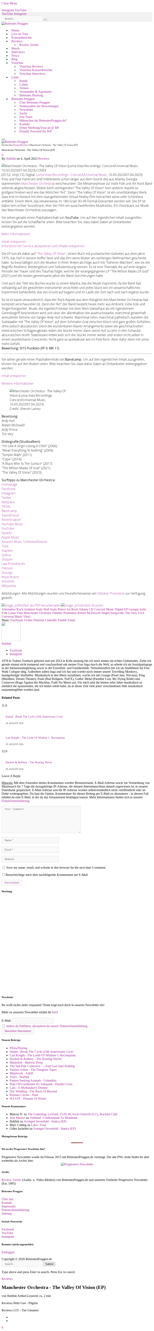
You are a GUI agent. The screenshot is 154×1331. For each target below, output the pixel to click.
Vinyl (26, 616)
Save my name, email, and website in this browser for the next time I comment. (56, 867)
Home (15, 30)
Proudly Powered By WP (35, 131)
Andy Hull (42, 609)
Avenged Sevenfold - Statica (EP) (45, 1121)
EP (126, 609)
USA (141, 613)
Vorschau (17, 63)
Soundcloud (10, 515)
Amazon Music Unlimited (19, 541)
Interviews (18, 52)
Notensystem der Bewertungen (39, 106)
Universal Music (96, 174)
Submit (49, 1263)
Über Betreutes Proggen (34, 102)
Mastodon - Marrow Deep (26, 1062)
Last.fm (7, 564)
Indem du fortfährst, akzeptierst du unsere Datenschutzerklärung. (47, 1026)
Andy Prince (58, 609)
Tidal (5, 546)
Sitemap (7, 1213)
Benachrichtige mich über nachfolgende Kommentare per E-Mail (47, 874)
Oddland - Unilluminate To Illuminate (53, 1117)
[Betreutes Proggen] (15, 23)
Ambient (29, 609)
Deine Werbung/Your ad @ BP (39, 127)
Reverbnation (11, 519)
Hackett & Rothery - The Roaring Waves (29, 762)
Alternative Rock (12, 609)
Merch (15, 48)
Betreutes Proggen (23, 99)
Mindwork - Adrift (21, 1073)
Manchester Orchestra (37, 183)
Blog (14, 59)
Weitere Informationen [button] (18, 383)
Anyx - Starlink (19, 1077)
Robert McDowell (88, 613)
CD (91, 609)
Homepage (9, 484)
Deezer (42, 541)
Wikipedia (9, 586)
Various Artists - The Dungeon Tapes (33, 1069)
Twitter (6, 497)
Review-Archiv (11, 1180)
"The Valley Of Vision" (51, 253)
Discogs (7, 572)
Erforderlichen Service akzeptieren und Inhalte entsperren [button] (43, 246)
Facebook (8, 489)
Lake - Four (38, 1125)
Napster (7, 550)
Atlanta (83, 609)
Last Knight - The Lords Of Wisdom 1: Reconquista (35, 737)
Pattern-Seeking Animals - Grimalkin (33, 1080)
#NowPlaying (18, 1048)
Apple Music (10, 537)
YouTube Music (12, 524)
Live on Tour (19, 34)
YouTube (8, 528)
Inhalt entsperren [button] (14, 241)
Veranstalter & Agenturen (35, 91)
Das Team (25, 117)
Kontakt (24, 124)
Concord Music (104, 609)
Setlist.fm (18, 564)
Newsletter (26, 109)
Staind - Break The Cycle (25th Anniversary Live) (34, 716)
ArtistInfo (8, 581)
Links (15, 77)
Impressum (8, 1206)
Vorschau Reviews (31, 66)
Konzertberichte (21, 37)
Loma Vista (15, 613)
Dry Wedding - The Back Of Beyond (33, 1091)
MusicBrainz (10, 577)
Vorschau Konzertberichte (35, 70)
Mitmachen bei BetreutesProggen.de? (43, 120)
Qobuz (6, 555)
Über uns (7, 1199)
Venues (24, 88)
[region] (77, 944)
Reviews (16, 41)
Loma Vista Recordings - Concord (59, 174)
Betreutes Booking (31, 95)
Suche (23, 113)
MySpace (8, 502)
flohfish (11, 158)
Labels (23, 84)
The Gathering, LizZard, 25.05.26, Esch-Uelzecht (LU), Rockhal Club (72, 1114)
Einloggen (8, 1252)
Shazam (7, 559)
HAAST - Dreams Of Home (28, 1098)
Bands (23, 81)
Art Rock (72, 609)
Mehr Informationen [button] (16, 234)
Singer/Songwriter (112, 613)
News (15, 55)
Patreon (7, 568)
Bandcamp (9, 511)
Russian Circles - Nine (24, 1095)
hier (54, 1012)
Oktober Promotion (111, 593)
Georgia (134, 609)
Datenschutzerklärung (15, 801)
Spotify (6, 533)
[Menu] (3, 139)
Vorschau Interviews (32, 73)
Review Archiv (29, 44)
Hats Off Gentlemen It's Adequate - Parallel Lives (41, 1084)
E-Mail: (7, 1020)
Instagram (8, 493)
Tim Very (131, 613)
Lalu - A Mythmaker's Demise (29, 1087)
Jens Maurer (17, 1117)
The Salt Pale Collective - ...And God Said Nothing (42, 1066)
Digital (119, 609)
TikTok (6, 506)
